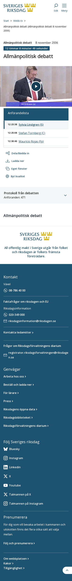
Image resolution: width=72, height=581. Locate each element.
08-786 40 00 (17, 290)
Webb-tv (18, 20)
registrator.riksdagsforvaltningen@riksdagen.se (38, 355)
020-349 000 (17, 315)
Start (6, 20)
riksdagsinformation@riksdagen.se (32, 321)
